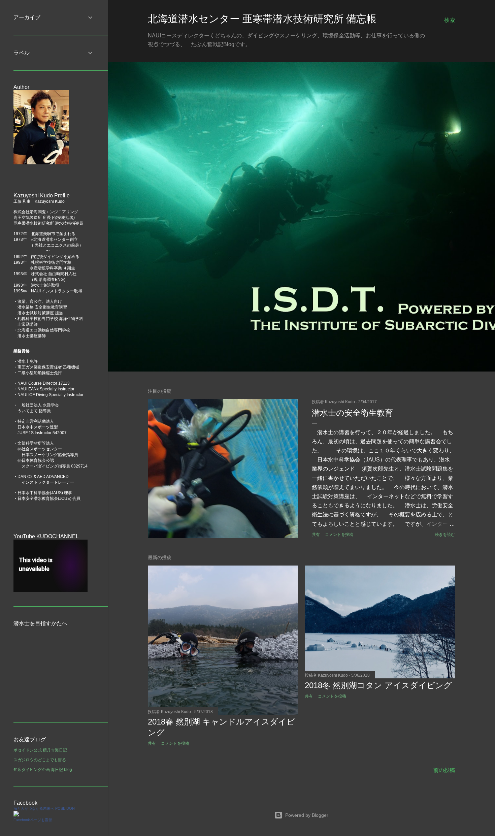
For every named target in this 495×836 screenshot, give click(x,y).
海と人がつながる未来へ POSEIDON (44, 808)
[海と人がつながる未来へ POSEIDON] (16, 815)
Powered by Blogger (306, 815)
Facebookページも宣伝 (32, 820)
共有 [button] (316, 534)
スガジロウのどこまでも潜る (39, 760)
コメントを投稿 (339, 534)
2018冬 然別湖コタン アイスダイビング (378, 685)
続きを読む (445, 534)
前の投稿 (444, 770)
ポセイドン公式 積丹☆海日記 (40, 750)
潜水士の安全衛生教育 (352, 412)
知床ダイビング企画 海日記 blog (42, 769)
